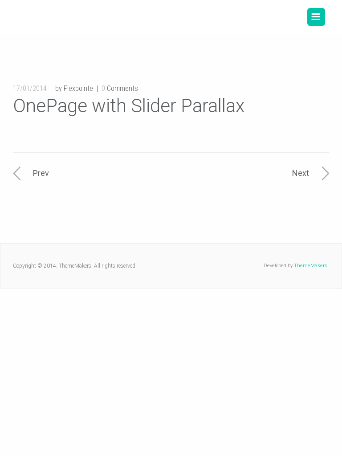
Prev (41, 173)
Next (300, 173)
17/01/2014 (30, 88)
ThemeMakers (310, 266)
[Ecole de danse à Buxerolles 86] (81, 17)
